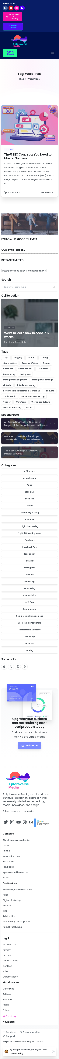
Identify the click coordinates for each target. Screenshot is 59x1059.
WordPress (21, 402)
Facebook (8, 368)
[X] (11, 666)
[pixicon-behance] (31, 822)
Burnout (31, 357)
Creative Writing (30, 363)
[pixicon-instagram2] (12, 822)
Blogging (17, 357)
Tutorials (29, 643)
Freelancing (9, 374)
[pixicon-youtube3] (18, 822)
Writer (29, 407)
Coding (44, 357)
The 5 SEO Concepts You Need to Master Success (27, 156)
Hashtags (29, 560)
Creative (29, 519)
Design (46, 363)
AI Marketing (29, 478)
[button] (12, 16)
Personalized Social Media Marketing (21, 390)
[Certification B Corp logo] (42, 823)
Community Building (29, 512)
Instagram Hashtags (42, 379)
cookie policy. (17, 1053)
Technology (29, 636)
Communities (10, 363)
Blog (21, 79)
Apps (5, 357)
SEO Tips (29, 602)
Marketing (29, 581)
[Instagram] (18, 666)
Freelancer (43, 368)
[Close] (53, 1051)
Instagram (25, 374)
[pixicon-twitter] (6, 822)
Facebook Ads (25, 368)
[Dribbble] (24, 666)
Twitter (7, 402)
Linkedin (7, 385)
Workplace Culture (40, 402)
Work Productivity (12, 407)
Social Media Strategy (30, 629)
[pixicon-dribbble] (25, 822)
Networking (29, 588)
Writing (29, 650)
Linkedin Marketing (25, 385)
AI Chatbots (29, 471)
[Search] (54, 287)
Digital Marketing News (29, 533)
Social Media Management (29, 616)
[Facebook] (4, 666)
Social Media (9, 396)
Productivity (29, 595)
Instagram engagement (15, 379)
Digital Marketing (29, 526)
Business (29, 498)
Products (49, 390)
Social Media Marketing (32, 396)
